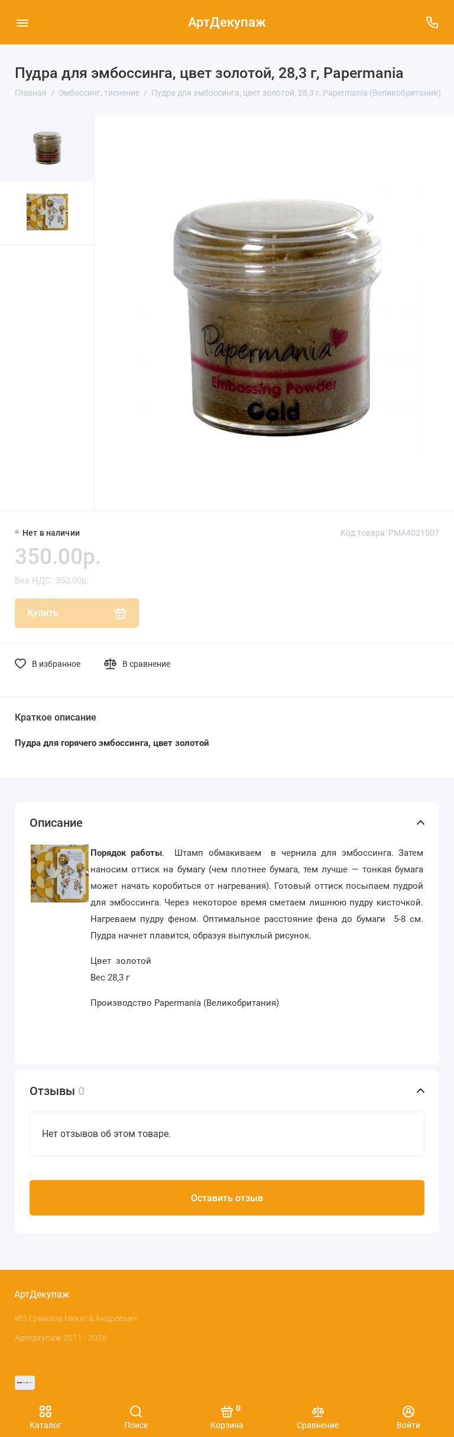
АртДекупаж (227, 22)
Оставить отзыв (227, 1198)
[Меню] (22, 22)
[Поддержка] (432, 22)
